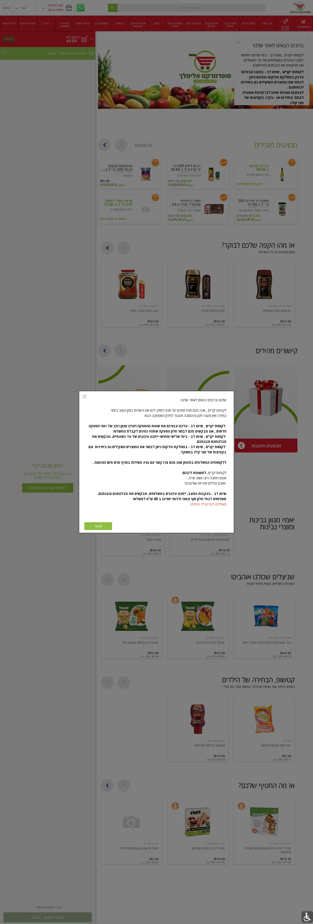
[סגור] (84, 397)
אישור (98, 526)
